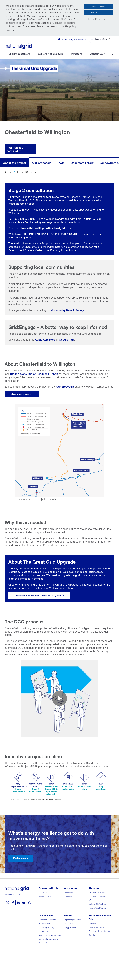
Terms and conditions (47, 919)
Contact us (43, 892)
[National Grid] (18, 46)
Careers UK (68, 892)
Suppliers (92, 934)
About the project (14, 162)
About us (94, 887)
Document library (82, 162)
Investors (92, 923)
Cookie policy (44, 931)
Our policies (46, 915)
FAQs (60, 162)
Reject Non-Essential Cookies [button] (98, 12)
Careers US (68, 896)
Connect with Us (48, 887)
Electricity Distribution (97, 896)
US (90, 900)
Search (112, 54)
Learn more (11, 30)
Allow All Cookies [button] (98, 6)
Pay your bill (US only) (97, 927)
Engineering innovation (72, 919)
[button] (94, 18)
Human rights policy (46, 927)
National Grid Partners (97, 907)
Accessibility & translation (73, 39)
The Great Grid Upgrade (27, 172)
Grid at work (69, 923)
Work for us (70, 887)
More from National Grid (100, 917)
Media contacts (45, 896)
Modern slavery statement (49, 938)
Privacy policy (44, 923)
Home (10, 172)
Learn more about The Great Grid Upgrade (38, 595)
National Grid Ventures (97, 903)
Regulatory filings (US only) (99, 931)
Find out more (20, 858)
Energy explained (70, 927)
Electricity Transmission (98, 892)
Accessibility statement (48, 942)
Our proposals (41, 162)
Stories (68, 915)
